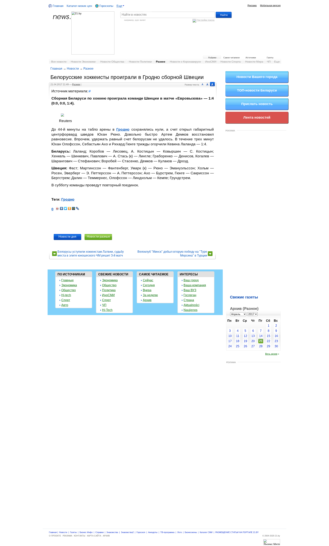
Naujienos (190, 310)
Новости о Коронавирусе (185, 61)
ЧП (269, 61)
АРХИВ (106, 536)
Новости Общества (112, 61)
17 (230, 341)
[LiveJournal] (78, 208)
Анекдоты (152, 532)
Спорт (65, 300)
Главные (67, 280)
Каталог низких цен (79, 5)
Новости (73, 68)
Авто (64, 305)
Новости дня (67, 236)
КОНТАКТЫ (79, 536)
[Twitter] (66, 208)
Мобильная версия (270, 5)
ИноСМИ (210, 61)
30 (276, 346)
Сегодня (149, 285)
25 (237, 346)
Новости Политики (140, 61)
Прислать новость (257, 104)
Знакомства (112, 532)
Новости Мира (254, 61)
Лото (179, 532)
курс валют (140, 20)
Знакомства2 (127, 532)
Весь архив (271, 354)
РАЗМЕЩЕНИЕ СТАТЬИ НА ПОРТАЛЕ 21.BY (237, 532)
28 (261, 346)
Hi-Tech (107, 310)
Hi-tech (66, 295)
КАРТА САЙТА (94, 536)
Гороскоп (141, 532)
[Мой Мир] (74, 208)
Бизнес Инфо (86, 532)
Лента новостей (256, 117)
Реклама (252, 5)
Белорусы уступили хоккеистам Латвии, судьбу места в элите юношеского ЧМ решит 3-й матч (90, 253)
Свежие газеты (244, 297)
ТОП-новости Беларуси (257, 90)
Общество (68, 290)
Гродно (122, 129)
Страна (189, 300)
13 (253, 336)
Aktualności (191, 305)
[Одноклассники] (70, 208)
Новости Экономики (83, 61)
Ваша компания (195, 285)
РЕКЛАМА (230, 130)
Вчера (147, 290)
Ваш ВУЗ (190, 290)
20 (253, 341)
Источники (251, 57)
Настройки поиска (205, 20)
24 (230, 346)
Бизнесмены (191, 532)
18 (237, 341)
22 (268, 341)
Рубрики (212, 57)
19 (245, 341)
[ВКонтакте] (62, 208)
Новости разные (98, 236)
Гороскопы (106, 5)
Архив (147, 300)
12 (245, 336)
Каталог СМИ (206, 532)
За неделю (150, 295)
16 (276, 336)
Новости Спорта (230, 61)
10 (230, 336)
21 (261, 341)
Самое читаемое (231, 57)
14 (261, 336)
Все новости (58, 61)
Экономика (69, 285)
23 (276, 341)
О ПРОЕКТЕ (55, 536)
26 (245, 346)
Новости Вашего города (256, 77)
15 (268, 336)
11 (237, 336)
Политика (109, 290)
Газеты (270, 57)
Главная (57, 5)
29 (268, 346)
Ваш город (191, 280)
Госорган (190, 295)
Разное (160, 61)
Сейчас (148, 280)
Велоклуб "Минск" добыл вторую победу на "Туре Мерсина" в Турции (172, 253)
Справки (99, 532)
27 (253, 346)
